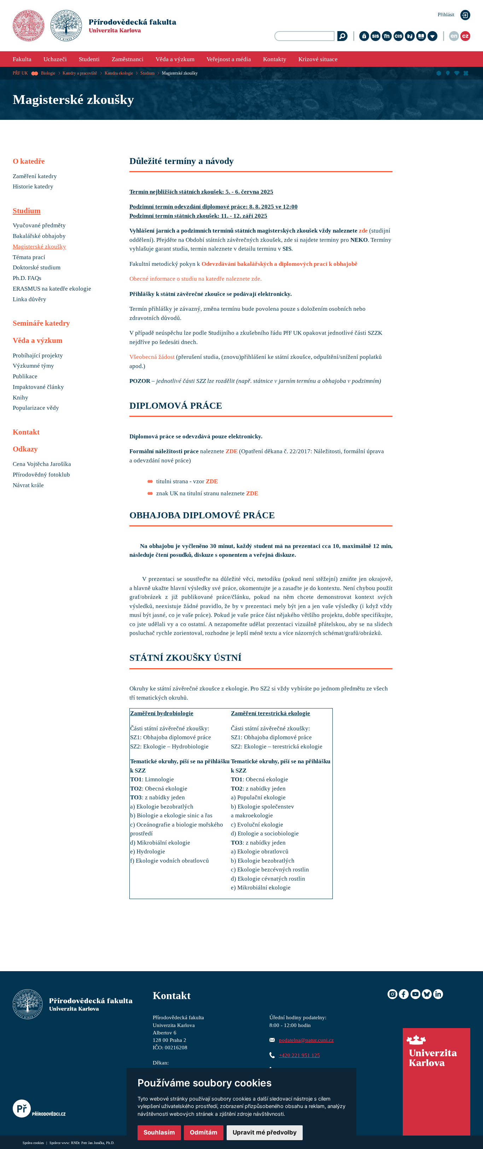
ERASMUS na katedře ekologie (52, 289)
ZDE (232, 451)
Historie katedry (33, 186)
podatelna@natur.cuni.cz (306, 1040)
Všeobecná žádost (152, 357)
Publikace (25, 376)
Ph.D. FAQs (27, 278)
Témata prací (29, 257)
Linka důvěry (29, 299)
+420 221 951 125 (299, 1055)
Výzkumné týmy (33, 366)
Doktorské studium (36, 267)
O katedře (29, 161)
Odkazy (25, 449)
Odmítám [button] (203, 1132)
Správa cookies (34, 1143)
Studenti (89, 59)
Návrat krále (28, 485)
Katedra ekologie (119, 73)
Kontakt (26, 432)
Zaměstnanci (128, 59)
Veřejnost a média (228, 59)
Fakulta (22, 59)
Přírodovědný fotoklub (41, 475)
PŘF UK (20, 73)
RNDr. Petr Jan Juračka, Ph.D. (93, 1143)
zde (363, 230)
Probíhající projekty (38, 355)
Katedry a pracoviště (80, 73)
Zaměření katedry (35, 176)
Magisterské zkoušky (180, 73)
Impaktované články (38, 387)
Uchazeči (55, 59)
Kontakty (274, 59)
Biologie (48, 73)
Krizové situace (318, 59)
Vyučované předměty (39, 225)
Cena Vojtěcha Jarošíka (42, 464)
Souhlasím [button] (159, 1132)
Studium (147, 73)
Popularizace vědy (36, 408)
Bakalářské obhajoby (39, 236)
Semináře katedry (41, 323)
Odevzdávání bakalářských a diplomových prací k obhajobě (279, 264)
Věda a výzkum (175, 59)
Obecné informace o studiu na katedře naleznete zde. (195, 278)
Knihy (20, 398)
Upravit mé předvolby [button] (265, 1132)
